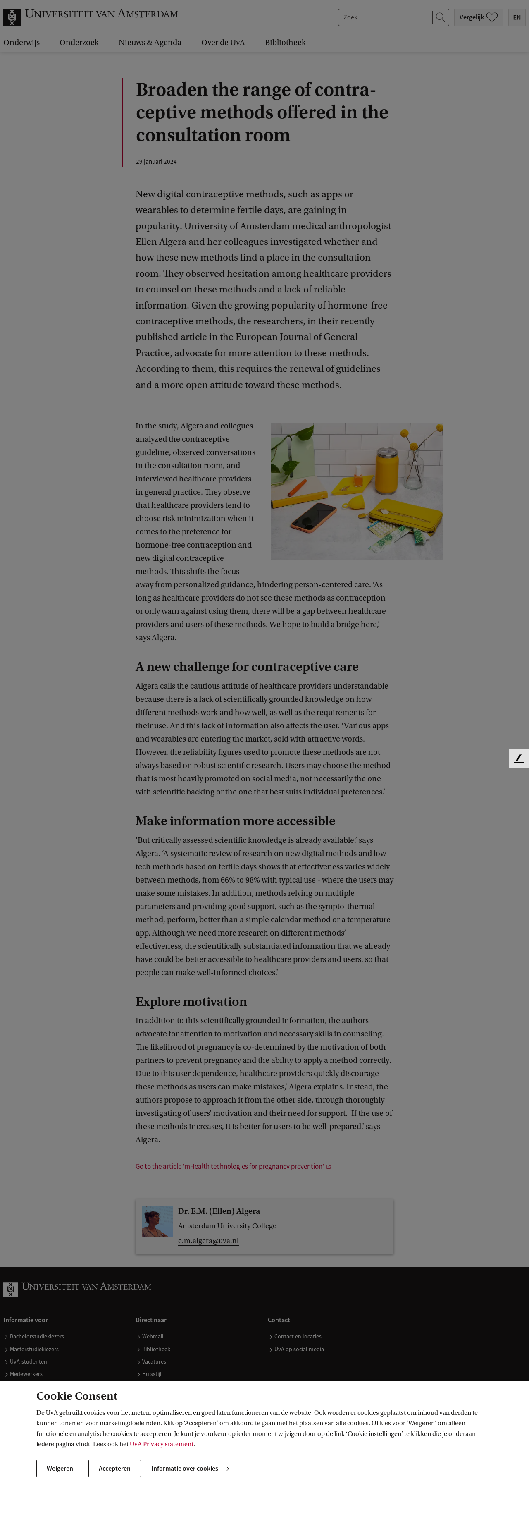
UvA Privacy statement (161, 1444)
